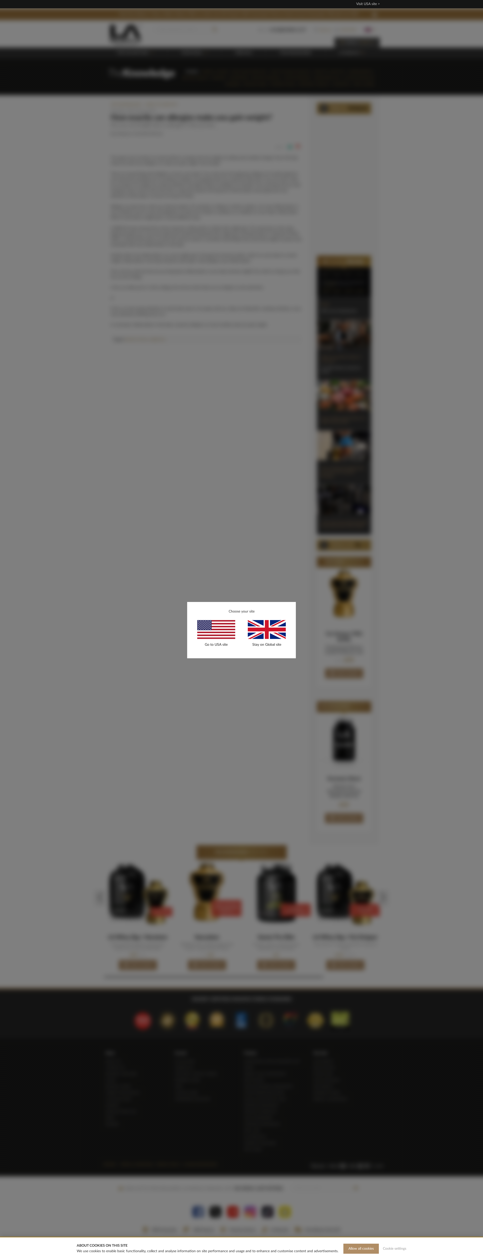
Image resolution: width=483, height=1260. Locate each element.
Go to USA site (216, 644)
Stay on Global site (266, 644)
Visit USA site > (368, 4)
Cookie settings (394, 1248)
